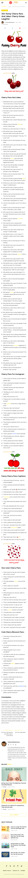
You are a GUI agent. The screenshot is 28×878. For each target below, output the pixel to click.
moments (14, 433)
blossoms (21, 686)
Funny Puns (4, 10)
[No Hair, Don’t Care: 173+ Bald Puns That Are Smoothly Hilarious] (14, 774)
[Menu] (2, 2)
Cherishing (6, 497)
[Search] (26, 2)
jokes (23, 178)
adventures (14, 527)
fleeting (13, 663)
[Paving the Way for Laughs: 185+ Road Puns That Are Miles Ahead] (5, 845)
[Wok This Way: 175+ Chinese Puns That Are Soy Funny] (5, 854)
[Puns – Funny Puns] (14, 2)
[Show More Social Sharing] (25, 28)
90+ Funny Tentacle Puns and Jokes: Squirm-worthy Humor (7, 734)
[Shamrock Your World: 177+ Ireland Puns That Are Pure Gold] (14, 796)
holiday (19, 254)
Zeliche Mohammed (10, 22)
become (16, 345)
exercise (19, 218)
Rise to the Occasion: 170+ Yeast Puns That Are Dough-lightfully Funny (17, 836)
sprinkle (8, 403)
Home (9, 6)
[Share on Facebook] (5, 28)
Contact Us (16, 870)
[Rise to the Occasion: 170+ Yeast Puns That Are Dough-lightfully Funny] (5, 836)
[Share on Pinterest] (19, 28)
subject (19, 124)
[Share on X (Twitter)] (12, 28)
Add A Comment (14, 814)
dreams (10, 610)
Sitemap (23, 870)
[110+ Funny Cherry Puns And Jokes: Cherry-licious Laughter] (14, 39)
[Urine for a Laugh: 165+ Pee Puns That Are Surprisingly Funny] (5, 828)
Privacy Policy (7, 870)
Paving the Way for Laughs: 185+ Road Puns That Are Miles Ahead (18, 845)
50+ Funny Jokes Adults (20, 732)
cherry (20, 51)
